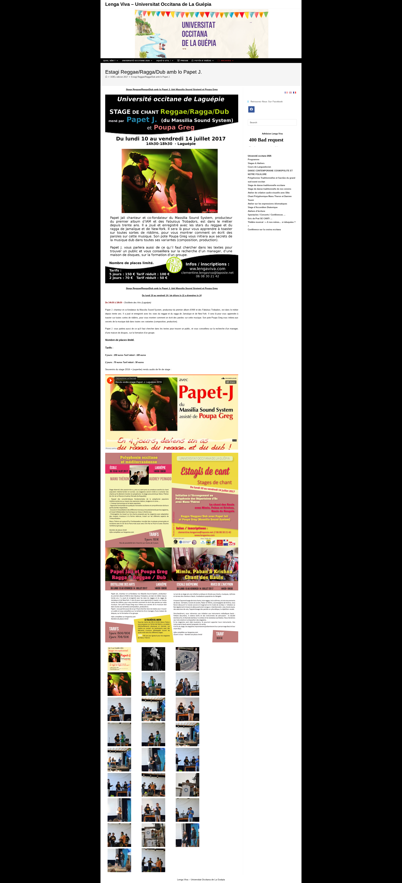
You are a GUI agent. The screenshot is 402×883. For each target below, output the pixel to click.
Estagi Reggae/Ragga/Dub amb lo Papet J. (150, 77)
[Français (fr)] (286, 92)
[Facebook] (251, 109)
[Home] (106, 77)
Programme (253, 159)
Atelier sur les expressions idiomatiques (267, 204)
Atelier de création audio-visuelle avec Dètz (269, 193)
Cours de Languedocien (259, 167)
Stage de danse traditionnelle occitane (266, 185)
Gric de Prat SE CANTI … (260, 218)
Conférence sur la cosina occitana (264, 229)
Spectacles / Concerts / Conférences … (266, 215)
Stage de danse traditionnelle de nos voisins (269, 189)
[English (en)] (290, 92)
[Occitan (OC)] (294, 92)
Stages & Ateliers (256, 163)
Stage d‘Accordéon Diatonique (262, 207)
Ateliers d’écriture (256, 211)
